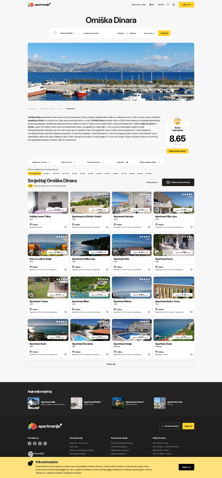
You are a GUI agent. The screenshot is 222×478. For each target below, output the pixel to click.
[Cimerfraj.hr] (48, 454)
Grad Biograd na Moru (77, 454)
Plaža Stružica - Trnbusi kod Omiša (166, 447)
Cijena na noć (66, 162)
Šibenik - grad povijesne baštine (81, 450)
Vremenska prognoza (119, 447)
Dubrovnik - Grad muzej (78, 443)
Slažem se (186, 467)
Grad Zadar (73, 447)
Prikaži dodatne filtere (148, 162)
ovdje (62, 469)
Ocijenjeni (120, 162)
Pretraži (164, 33)
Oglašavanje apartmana (120, 450)
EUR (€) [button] (161, 4)
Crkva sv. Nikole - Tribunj (162, 454)
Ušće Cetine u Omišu (160, 443)
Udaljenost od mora (39, 162)
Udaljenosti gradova (118, 454)
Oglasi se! (186, 4)
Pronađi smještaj (171, 426)
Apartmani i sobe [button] (139, 4)
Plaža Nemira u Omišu (161, 450)
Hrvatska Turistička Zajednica (122, 443)
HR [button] (153, 4)
